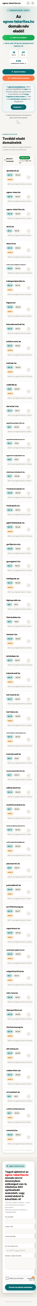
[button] (13, 53)
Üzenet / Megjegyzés (13, 1256)
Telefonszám (10, 1236)
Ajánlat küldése (20, 72)
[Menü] (33, 3)
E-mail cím (9, 1226)
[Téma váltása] (28, 3)
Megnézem (17, 107)
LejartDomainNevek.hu (16, 87)
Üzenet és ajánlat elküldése (20, 1287)
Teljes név (9, 1217)
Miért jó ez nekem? (20, 37)
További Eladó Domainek (19, 78)
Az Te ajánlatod (11, 1246)
